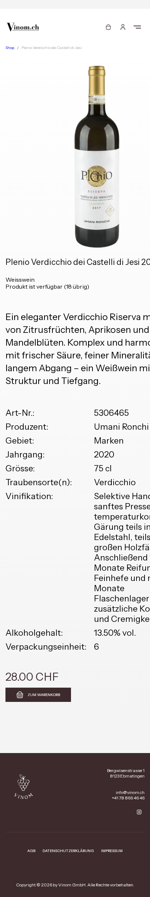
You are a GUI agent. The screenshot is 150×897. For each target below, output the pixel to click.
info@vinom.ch (130, 792)
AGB (31, 850)
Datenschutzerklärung (68, 850)
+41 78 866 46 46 (128, 798)
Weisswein (20, 279)
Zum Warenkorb (44, 694)
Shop (9, 47)
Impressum (112, 850)
